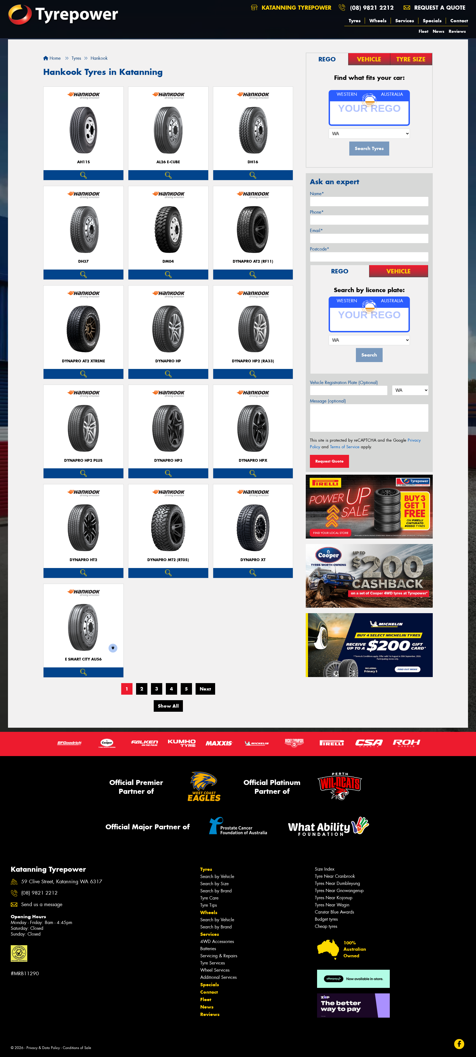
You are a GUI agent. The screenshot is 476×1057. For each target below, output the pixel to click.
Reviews (457, 31)
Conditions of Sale (77, 1047)
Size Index (324, 869)
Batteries (208, 949)
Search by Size (214, 884)
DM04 (168, 261)
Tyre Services (212, 963)
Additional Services (218, 977)
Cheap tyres (326, 926)
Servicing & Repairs (218, 956)
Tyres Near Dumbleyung (337, 883)
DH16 (253, 162)
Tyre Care (209, 898)
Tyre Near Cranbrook (335, 876)
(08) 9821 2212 (372, 7)
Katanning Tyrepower (295, 7)
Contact (459, 21)
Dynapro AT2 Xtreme (83, 361)
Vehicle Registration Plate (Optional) (344, 382)
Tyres (355, 21)
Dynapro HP (168, 361)
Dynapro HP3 (168, 460)
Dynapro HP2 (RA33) (253, 361)
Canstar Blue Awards (334, 912)
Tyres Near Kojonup (333, 898)
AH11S (83, 162)
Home (54, 58)
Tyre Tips (208, 905)
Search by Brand (216, 891)
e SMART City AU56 (83, 659)
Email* (316, 230)
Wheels (377, 21)
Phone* (317, 212)
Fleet (423, 31)
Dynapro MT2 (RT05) (168, 560)
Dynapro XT (253, 560)
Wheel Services (214, 970)
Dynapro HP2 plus (83, 460)
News (438, 31)
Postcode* (319, 249)
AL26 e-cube (168, 162)
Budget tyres (326, 919)
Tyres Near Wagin (332, 905)
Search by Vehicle (217, 876)
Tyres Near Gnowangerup (339, 890)
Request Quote (329, 461)
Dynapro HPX (253, 460)
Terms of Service (344, 447)
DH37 (83, 261)
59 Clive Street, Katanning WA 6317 (61, 882)
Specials (432, 21)
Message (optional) (328, 401)
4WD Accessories (217, 941)
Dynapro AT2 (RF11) (253, 261)
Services (404, 21)
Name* (317, 194)
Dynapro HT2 (83, 560)
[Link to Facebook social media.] (459, 1044)
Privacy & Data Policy (43, 1047)
